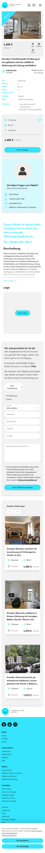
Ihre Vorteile (6, 789)
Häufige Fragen (8, 795)
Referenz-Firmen (8, 798)
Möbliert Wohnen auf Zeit (12, 773)
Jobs (3, 760)
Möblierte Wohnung (10, 779)
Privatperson (12, 396)
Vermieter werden (9, 801)
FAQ (33, 366)
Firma (9, 399)
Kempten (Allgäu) (9, 819)
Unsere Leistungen (9, 792)
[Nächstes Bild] (40, 25)
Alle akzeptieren (22, 841)
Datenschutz (7, 754)
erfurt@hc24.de (15, 203)
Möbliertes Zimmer (9, 776)
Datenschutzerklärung (27, 480)
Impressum (6, 751)
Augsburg (6, 810)
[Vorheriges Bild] (5, 25)
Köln (3, 822)
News (4, 742)
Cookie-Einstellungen (9, 835)
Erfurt (4, 813)
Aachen (5, 807)
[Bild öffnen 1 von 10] (22, 25)
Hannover (6, 816)
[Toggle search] (29, 5)
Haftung (5, 757)
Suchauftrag (6, 770)
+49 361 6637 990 (16, 199)
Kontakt (5, 739)
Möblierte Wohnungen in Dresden (22, 207)
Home (4, 736)
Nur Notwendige (22, 846)
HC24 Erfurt (14, 194)
